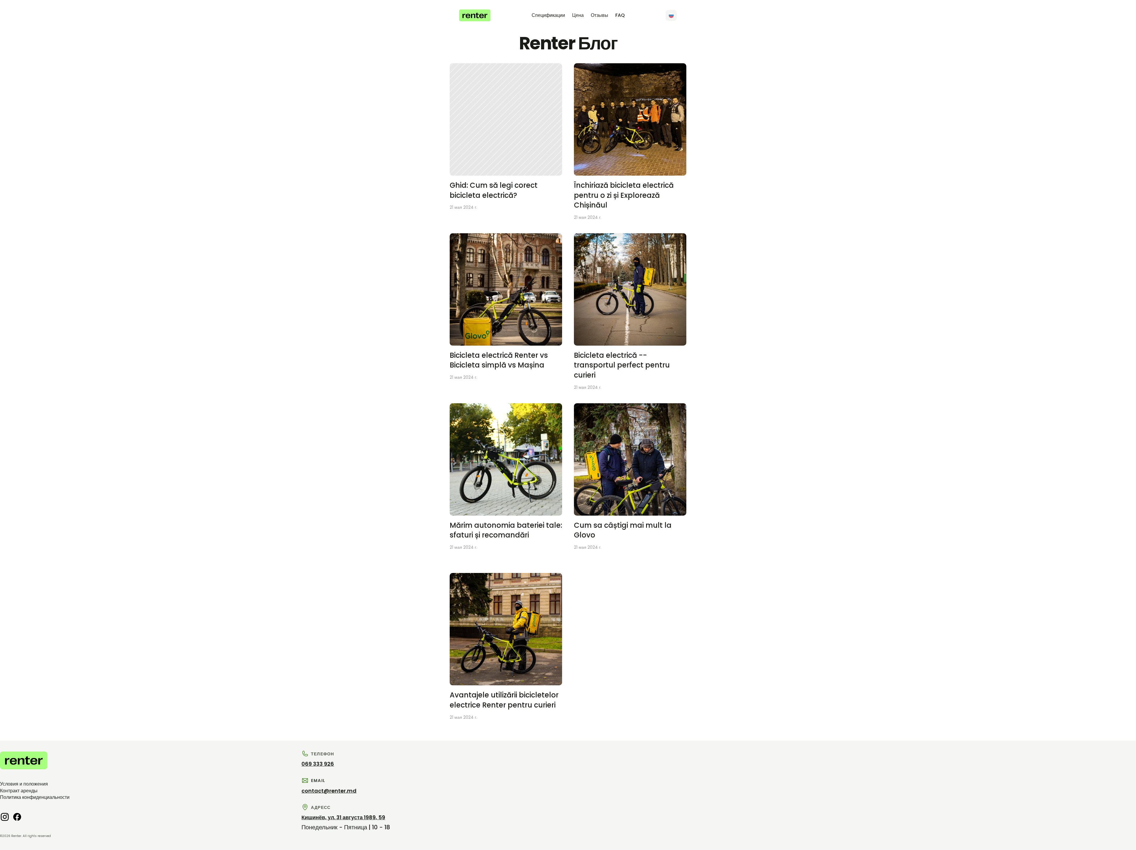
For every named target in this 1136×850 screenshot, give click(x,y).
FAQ (620, 15)
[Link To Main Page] (474, 15)
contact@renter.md (328, 790)
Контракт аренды (19, 790)
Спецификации (548, 15)
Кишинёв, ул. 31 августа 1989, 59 (343, 817)
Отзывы (599, 15)
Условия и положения (24, 784)
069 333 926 (317, 764)
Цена (578, 15)
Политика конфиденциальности (35, 797)
